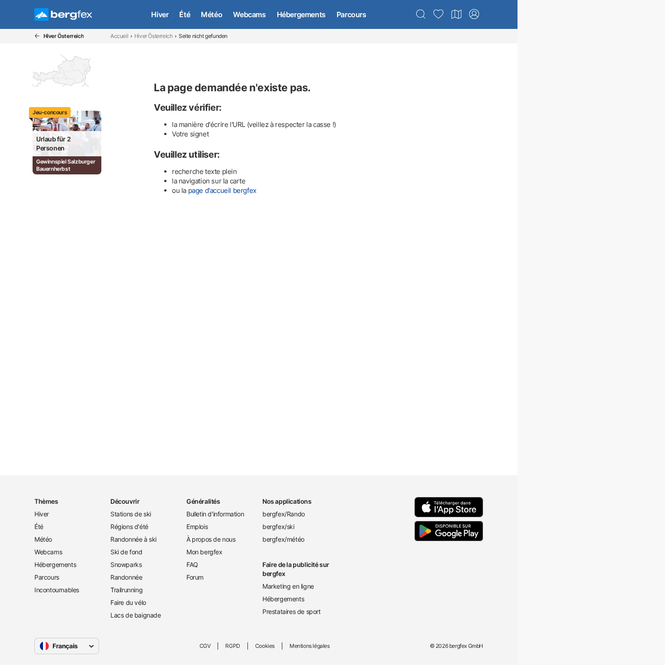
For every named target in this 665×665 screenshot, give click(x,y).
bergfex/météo (283, 539)
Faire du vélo (128, 602)
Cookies (265, 645)
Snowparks (126, 564)
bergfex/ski (278, 526)
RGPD (232, 645)
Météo (211, 14)
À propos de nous (211, 539)
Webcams (249, 14)
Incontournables (56, 590)
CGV (205, 645)
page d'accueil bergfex (222, 190)
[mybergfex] (474, 14)
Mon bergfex (204, 552)
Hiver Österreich (153, 36)
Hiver (159, 14)
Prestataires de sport (291, 611)
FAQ (192, 564)
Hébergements (301, 14)
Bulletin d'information (215, 514)
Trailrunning (126, 590)
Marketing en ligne (288, 586)
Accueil (119, 36)
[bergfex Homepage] (63, 14)
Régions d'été (129, 526)
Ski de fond (126, 552)
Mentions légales (310, 645)
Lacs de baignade (135, 615)
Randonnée (126, 577)
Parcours (351, 14)
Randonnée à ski (133, 539)
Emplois (197, 526)
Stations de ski (130, 514)
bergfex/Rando (283, 514)
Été (184, 14)
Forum (195, 577)
